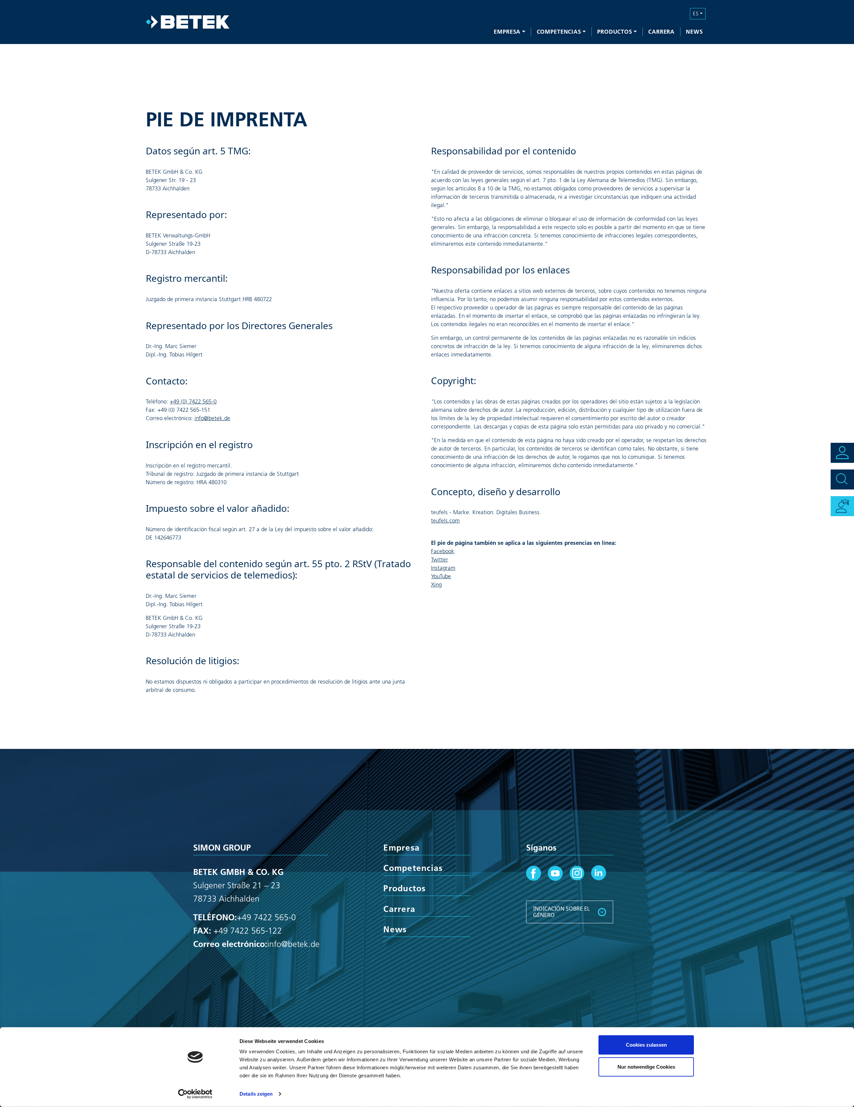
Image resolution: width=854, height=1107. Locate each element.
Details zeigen (256, 1094)
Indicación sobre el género (561, 912)
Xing (436, 584)
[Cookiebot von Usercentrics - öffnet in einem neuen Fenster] (195, 1094)
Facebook (442, 551)
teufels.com (445, 520)
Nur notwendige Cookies (646, 1066)
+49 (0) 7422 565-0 (193, 401)
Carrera (661, 31)
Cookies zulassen (646, 1045)
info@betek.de (212, 418)
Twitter (439, 559)
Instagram (443, 568)
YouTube (441, 576)
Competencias (559, 31)
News (694, 31)
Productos (614, 31)
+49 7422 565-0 (266, 917)
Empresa (507, 31)
